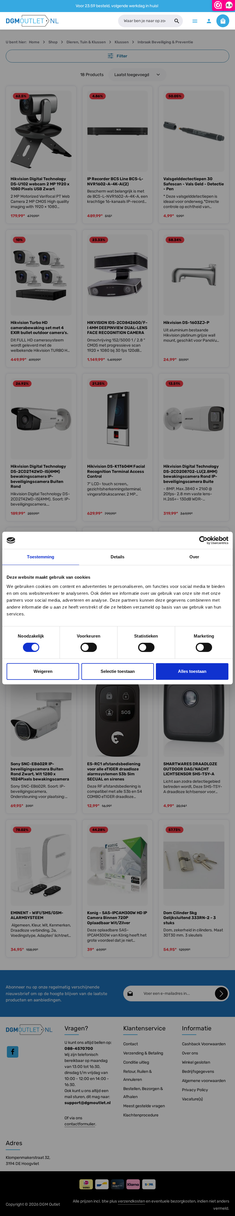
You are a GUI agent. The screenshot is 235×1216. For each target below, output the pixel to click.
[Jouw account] (208, 20)
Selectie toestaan (118, 671)
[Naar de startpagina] (32, 21)
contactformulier (79, 1124)
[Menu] (194, 20)
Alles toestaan (192, 671)
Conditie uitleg (136, 1062)
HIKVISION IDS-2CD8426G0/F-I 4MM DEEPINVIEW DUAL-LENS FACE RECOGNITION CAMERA (117, 327)
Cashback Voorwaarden (204, 1044)
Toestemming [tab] (40, 556)
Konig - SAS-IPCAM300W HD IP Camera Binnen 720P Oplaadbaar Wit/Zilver (117, 917)
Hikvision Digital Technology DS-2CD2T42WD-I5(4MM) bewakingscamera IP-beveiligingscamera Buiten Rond (38, 476)
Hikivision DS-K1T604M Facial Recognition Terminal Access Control (116, 471)
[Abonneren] (221, 993)
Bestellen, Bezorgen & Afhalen (143, 1092)
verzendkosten (131, 1201)
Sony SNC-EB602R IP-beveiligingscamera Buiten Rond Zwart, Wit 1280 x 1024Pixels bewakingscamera (40, 772)
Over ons (190, 1053)
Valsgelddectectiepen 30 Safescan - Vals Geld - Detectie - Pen (193, 183)
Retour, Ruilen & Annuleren (137, 1075)
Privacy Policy (195, 1089)
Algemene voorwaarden (204, 1080)
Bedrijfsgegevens (198, 1071)
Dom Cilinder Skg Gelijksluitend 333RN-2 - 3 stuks (189, 917)
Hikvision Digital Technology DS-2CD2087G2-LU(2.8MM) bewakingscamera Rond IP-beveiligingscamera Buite (191, 474)
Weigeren (43, 671)
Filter (121, 56)
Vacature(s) (192, 1099)
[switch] (89, 647)
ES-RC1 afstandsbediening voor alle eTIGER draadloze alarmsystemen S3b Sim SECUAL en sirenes (113, 772)
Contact (130, 1044)
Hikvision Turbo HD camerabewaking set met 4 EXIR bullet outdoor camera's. (39, 327)
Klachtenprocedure (140, 1115)
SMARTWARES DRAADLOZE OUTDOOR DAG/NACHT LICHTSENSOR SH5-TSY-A (190, 769)
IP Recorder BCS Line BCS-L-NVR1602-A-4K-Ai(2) (115, 181)
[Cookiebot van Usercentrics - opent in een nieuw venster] (203, 540)
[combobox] (144, 21)
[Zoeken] (177, 21)
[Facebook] (12, 1052)
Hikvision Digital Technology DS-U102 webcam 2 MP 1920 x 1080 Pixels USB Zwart (40, 183)
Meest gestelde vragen (144, 1106)
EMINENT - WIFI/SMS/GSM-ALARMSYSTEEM (37, 915)
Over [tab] (194, 556)
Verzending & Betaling (143, 1053)
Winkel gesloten (196, 1062)
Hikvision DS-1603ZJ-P (186, 322)
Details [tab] (118, 556)
